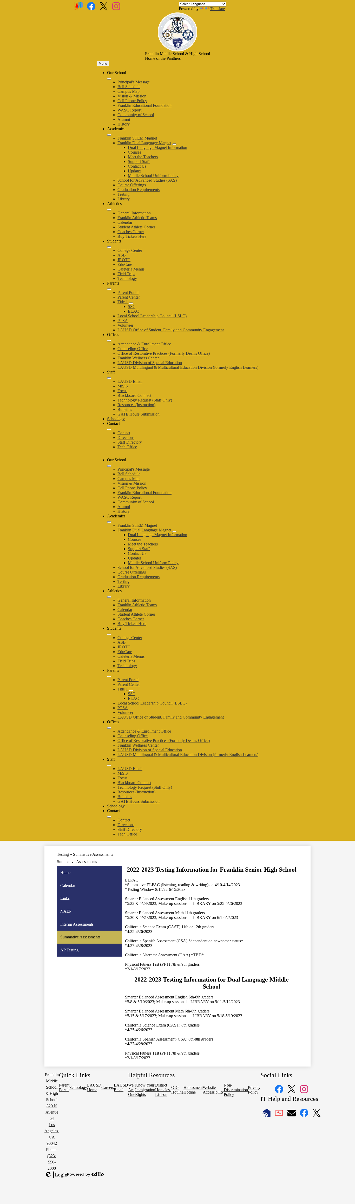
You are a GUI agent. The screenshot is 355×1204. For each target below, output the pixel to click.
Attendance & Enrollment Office (144, 344)
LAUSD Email (129, 381)
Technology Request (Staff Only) (144, 400)
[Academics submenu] (109, 135)
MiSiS (122, 386)
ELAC (133, 311)
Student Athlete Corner (136, 227)
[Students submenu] (109, 247)
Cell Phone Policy (132, 100)
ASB (121, 255)
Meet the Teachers (143, 157)
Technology (127, 278)
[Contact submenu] (109, 429)
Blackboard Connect (134, 395)
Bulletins (124, 409)
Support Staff (139, 161)
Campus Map (128, 91)
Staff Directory (129, 442)
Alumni (123, 119)
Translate (217, 8)
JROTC (123, 260)
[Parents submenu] (109, 289)
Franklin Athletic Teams (137, 217)
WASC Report (129, 110)
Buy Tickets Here (131, 236)
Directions (125, 437)
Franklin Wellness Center (138, 358)
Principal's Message (133, 82)
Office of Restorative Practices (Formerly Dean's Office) (163, 353)
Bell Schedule (128, 86)
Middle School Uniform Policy (153, 175)
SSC (131, 306)
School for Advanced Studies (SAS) (147, 180)
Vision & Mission (131, 96)
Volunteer (125, 325)
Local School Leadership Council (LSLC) (152, 316)
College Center (129, 250)
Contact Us (137, 166)
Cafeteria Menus (130, 269)
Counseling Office (132, 348)
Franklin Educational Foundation (144, 105)
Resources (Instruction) (136, 405)
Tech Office (127, 447)
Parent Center (128, 297)
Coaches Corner (130, 231)
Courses (134, 152)
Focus (122, 391)
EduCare (124, 264)
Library (123, 199)
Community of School (135, 115)
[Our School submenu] (109, 79)
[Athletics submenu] (109, 209)
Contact (123, 433)
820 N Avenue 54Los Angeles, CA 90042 (51, 1125)
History (123, 124)
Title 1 (122, 302)
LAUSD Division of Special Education (149, 362)
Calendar (124, 222)
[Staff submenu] (109, 378)
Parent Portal (128, 292)
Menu (103, 63)
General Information (134, 213)
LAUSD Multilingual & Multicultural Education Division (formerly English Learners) (187, 367)
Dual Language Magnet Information (157, 147)
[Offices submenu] (109, 340)
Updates (134, 171)
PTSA (122, 320)
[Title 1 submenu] (131, 303)
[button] (109, 466)
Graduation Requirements (138, 189)
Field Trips (126, 274)
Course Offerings (131, 185)
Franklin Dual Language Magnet (144, 143)
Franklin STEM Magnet (137, 138)
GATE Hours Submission (138, 414)
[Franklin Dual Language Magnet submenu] (174, 144)
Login (55, 1175)
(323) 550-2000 (51, 1162)
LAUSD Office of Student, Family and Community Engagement (170, 330)
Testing (123, 194)
